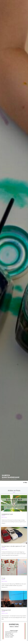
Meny (26, 482)
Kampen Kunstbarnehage (11, 476)
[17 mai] (14, 574)
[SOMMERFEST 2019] (14, 510)
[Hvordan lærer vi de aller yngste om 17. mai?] (14, 542)
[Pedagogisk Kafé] (14, 606)
